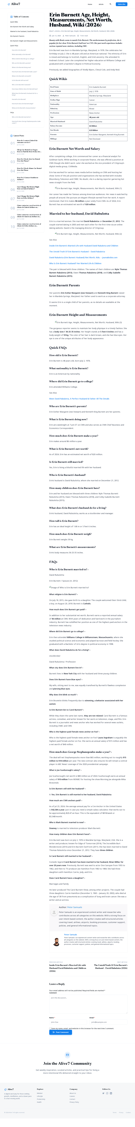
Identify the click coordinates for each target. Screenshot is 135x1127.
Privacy (121, 1112)
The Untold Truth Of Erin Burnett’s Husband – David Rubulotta (77, 251)
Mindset (40, 1093)
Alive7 (15, 4)
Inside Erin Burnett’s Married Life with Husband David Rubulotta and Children (83, 245)
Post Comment (61, 1032)
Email (92, 1018)
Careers (72, 1096)
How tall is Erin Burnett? (19, 99)
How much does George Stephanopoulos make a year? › (26, 122)
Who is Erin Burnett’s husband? (21, 85)
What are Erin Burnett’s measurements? (24, 108)
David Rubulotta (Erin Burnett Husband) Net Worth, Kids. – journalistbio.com (83, 257)
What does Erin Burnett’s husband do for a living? (25, 94)
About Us (73, 1093)
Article (101, 4)
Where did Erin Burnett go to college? (23, 59)
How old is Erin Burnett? (19, 50)
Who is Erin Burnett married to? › (21, 117)
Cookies (128, 1112)
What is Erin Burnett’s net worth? (21, 76)
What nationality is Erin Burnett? (21, 54)
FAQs (12, 112)
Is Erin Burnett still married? (20, 80)
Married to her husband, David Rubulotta (24, 31)
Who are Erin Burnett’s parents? (21, 63)
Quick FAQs (14, 46)
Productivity (41, 1099)
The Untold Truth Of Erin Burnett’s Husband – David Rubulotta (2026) (110, 966)
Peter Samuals (74, 907)
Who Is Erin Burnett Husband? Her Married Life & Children (75, 263)
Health (39, 1102)
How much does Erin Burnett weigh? (22, 104)
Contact (72, 1099)
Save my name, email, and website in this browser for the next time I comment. (82, 1028)
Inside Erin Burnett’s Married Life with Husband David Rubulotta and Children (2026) (67, 968)
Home (90, 4)
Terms (115, 1112)
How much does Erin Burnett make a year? (24, 72)
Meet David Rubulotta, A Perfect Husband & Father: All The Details (79, 398)
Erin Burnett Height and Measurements (23, 41)
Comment (53, 993)
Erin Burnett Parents (17, 36)
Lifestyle (40, 1096)
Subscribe (121, 4)
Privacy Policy (74, 1102)
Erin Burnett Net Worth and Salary (22, 27)
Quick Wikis (14, 22)
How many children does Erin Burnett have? (25, 89)
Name (52, 1018)
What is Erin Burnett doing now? (21, 67)
